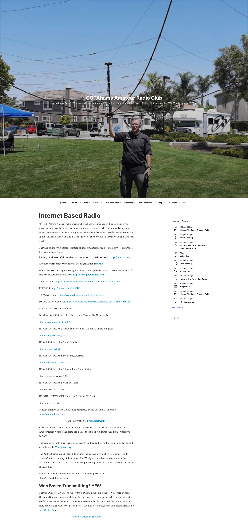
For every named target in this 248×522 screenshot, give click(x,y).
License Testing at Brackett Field (194, 230)
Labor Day (184, 256)
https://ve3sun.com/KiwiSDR (66, 288)
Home (65, 203)
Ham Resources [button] (145, 203)
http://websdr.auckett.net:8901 (54, 362)
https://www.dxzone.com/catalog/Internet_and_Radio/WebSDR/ (99, 301)
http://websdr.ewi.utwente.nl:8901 (55, 321)
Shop (160, 203)
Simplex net (185, 286)
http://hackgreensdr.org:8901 (53, 335)
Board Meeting (186, 237)
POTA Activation (187, 302)
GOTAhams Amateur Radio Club (124, 98)
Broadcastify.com (96, 420)
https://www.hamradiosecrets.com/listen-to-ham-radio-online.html (88, 281)
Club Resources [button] (112, 203)
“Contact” (48, 509)
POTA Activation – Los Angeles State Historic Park (194, 247)
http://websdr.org (120, 257)
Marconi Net (185, 271)
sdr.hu (99, 263)
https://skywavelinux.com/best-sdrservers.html (81, 294)
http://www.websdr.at (49, 348)
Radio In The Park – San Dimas (193, 279)
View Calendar (178, 307)
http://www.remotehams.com (86, 516)
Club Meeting (186, 263)
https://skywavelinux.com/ (52, 414)
